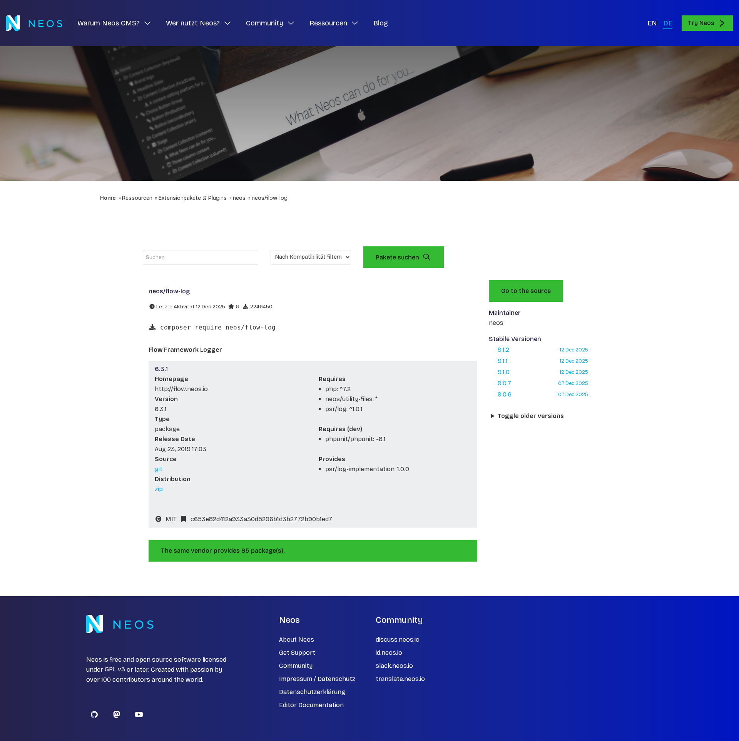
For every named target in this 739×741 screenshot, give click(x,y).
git (158, 469)
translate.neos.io (400, 678)
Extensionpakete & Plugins (193, 198)
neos (239, 198)
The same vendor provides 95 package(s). (223, 550)
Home (108, 198)
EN (652, 23)
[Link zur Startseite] (34, 23)
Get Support (297, 652)
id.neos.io (389, 652)
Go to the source (526, 290)
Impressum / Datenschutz (317, 678)
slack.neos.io (394, 665)
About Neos (296, 639)
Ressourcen (137, 198)
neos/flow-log (270, 198)
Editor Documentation (311, 705)
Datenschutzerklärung (312, 692)
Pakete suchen (397, 257)
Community (296, 665)
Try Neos (701, 23)
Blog (380, 23)
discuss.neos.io (398, 639)
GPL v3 (115, 669)
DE (667, 23)
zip (159, 489)
